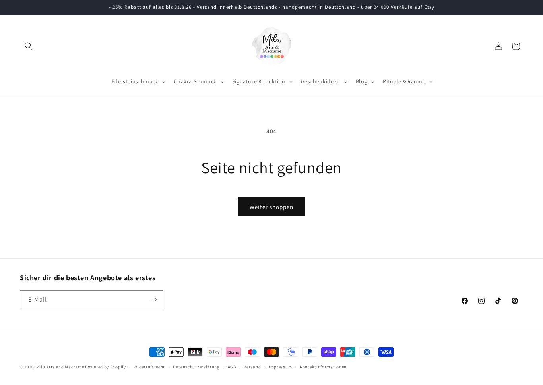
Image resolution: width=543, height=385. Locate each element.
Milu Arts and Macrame (60, 367)
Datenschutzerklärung (196, 367)
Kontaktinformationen (323, 367)
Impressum (280, 367)
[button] (28, 46)
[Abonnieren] (154, 299)
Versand (252, 367)
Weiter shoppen (271, 207)
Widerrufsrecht (149, 367)
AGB (232, 367)
